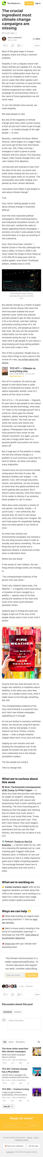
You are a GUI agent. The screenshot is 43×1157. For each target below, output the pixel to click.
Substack (9, 1152)
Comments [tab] (7, 1012)
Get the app (33, 1146)
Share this (10, 944)
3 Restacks (29, 986)
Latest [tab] (10, 1042)
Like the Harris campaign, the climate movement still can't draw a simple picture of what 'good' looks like (16, 1076)
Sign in (38, 3)
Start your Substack (15, 1146)
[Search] (38, 1042)
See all (7, 1106)
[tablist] (12, 1012)
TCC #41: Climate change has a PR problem (14, 1070)
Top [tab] (4, 1042)
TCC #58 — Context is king (15, 1089)
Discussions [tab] (20, 1042)
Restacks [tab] (17, 1012)
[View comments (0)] (12, 45)
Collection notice (21, 1140)
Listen (37, 39)
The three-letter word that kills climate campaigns (15, 1050)
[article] (21, 1055)
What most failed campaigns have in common (13, 1055)
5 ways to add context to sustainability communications (14, 1093)
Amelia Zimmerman (15, 37)
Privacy (29, 1137)
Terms (36, 1137)
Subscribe (29, 3)
